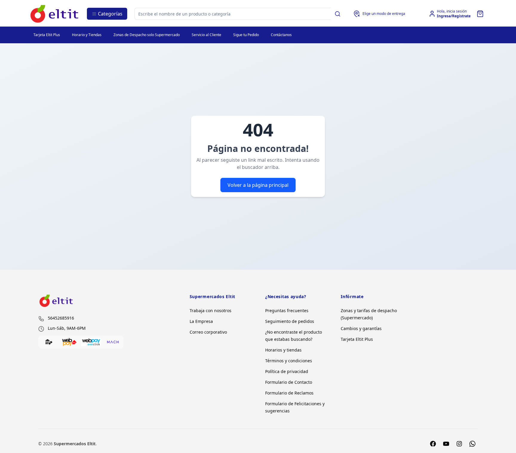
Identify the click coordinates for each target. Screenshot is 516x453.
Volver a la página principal (258, 185)
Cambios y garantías (361, 328)
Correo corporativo (208, 332)
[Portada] (55, 14)
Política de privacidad (286, 371)
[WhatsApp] (472, 443)
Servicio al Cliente (206, 34)
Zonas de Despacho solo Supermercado (146, 34)
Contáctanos (281, 34)
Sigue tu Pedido (246, 34)
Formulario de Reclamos (289, 393)
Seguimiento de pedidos (289, 321)
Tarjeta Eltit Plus (46, 34)
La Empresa (201, 321)
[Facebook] (433, 443)
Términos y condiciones (288, 360)
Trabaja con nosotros (210, 310)
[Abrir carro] (480, 13)
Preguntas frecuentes (286, 310)
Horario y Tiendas (87, 34)
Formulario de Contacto (288, 382)
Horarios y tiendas (283, 350)
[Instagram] (459, 443)
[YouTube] (446, 443)
